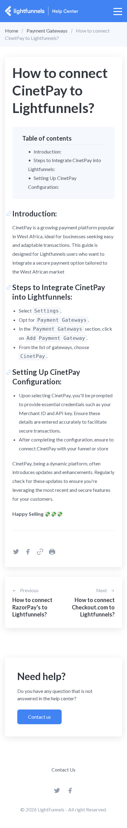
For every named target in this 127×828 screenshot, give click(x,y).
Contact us (39, 717)
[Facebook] (70, 792)
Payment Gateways (47, 30)
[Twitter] (57, 792)
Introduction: (47, 151)
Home (11, 30)
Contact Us (63, 769)
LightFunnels (51, 809)
